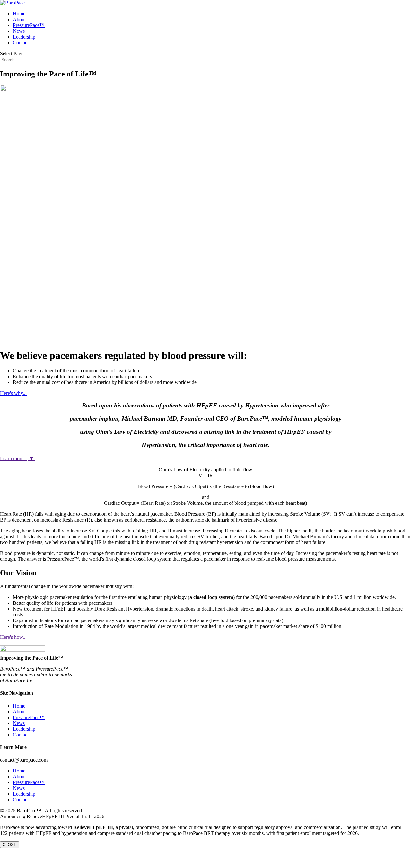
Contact (21, 42)
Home (19, 13)
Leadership (24, 37)
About (19, 19)
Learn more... (13, 458)
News (19, 31)
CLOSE (10, 844)
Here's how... (13, 637)
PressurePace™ (29, 25)
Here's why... (13, 393)
